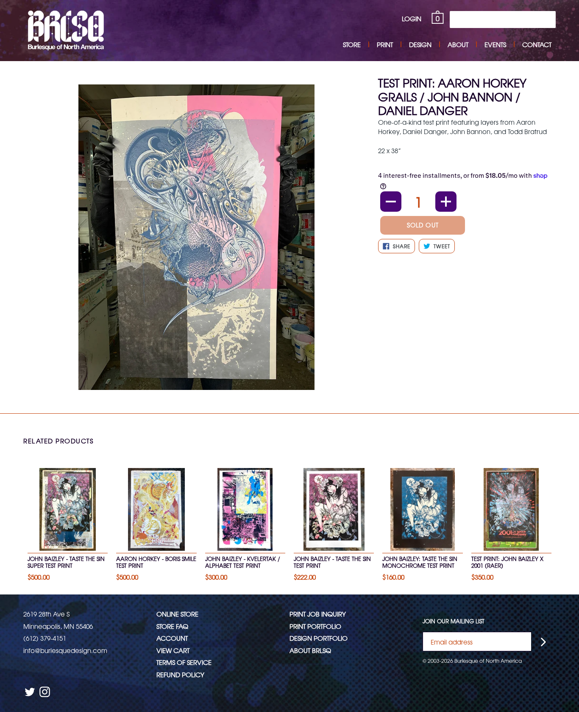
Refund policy (180, 674)
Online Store (177, 613)
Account (172, 638)
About (458, 44)
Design (420, 44)
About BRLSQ (310, 650)
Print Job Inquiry (318, 613)
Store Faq (172, 626)
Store (352, 44)
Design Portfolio (319, 638)
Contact (536, 44)
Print (385, 44)
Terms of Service (184, 662)
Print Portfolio (315, 626)
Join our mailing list (453, 621)
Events (495, 44)
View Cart (172, 650)
